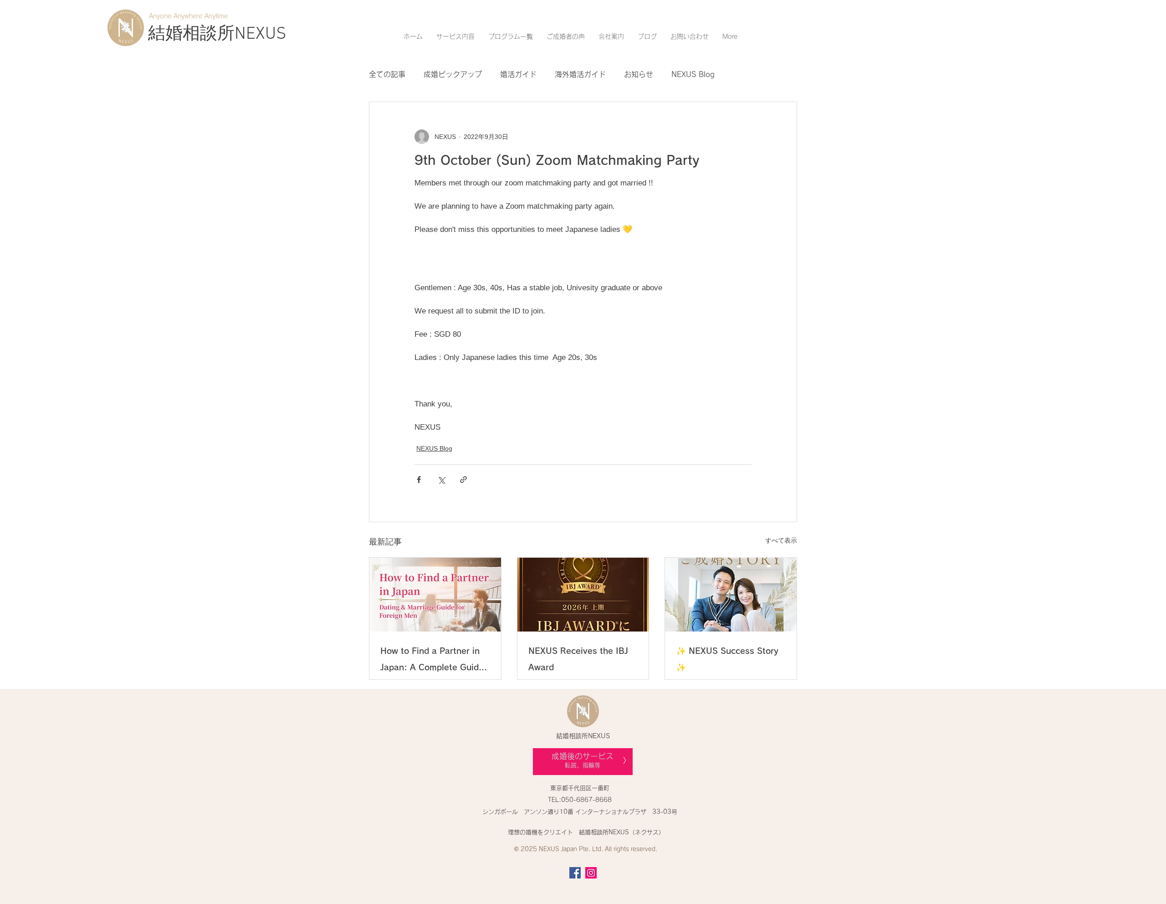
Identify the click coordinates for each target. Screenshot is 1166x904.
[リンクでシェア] (463, 479)
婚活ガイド (518, 74)
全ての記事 (387, 74)
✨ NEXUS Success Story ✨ (727, 659)
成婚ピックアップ (453, 74)
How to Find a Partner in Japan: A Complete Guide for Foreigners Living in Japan (432, 661)
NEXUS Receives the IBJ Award (578, 659)
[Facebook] (575, 872)
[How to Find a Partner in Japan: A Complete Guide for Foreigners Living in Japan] (435, 595)
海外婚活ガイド (580, 74)
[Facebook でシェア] (418, 479)
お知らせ (638, 74)
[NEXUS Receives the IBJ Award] (583, 595)
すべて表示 (781, 540)
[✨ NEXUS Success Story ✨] (731, 595)
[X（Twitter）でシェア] (441, 479)
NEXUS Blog (693, 74)
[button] (455, 36)
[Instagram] (591, 872)
